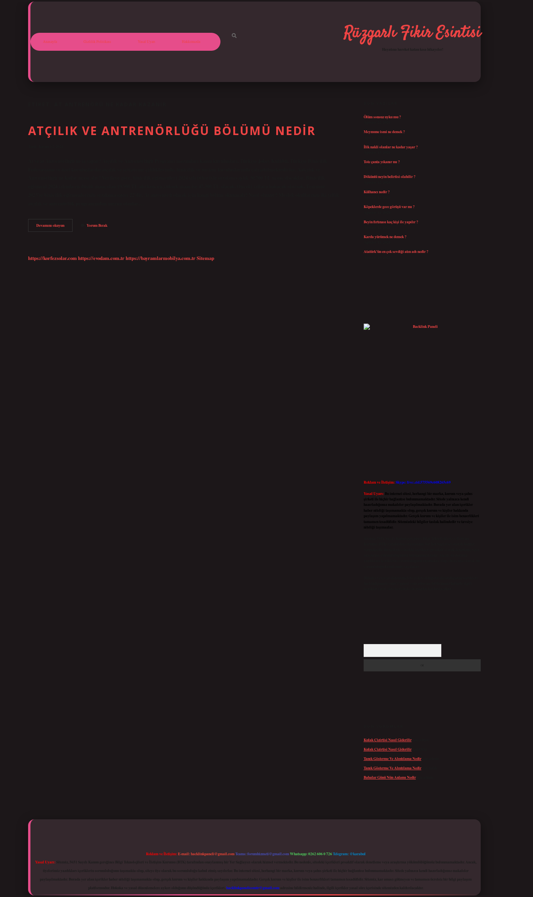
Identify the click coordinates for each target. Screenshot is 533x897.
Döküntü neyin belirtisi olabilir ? (390, 176)
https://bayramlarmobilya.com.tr (160, 258)
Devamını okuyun (54, 226)
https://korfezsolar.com (52, 258)
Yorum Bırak (97, 225)
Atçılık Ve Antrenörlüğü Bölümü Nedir (172, 131)
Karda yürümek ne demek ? (385, 236)
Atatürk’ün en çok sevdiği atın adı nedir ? (396, 251)
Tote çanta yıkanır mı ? (382, 161)
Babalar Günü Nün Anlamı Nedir (390, 777)
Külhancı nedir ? (377, 191)
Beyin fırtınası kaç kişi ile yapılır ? (391, 221)
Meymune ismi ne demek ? (384, 131)
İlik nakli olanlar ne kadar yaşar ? (391, 147)
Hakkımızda (191, 41)
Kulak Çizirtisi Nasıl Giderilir (388, 739)
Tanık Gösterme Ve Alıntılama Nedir (392, 758)
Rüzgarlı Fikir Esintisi (412, 33)
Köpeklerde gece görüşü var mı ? (389, 206)
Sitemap (205, 258)
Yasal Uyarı (146, 41)
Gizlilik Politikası (97, 41)
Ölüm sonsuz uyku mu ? (382, 116)
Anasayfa (50, 41)
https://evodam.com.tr (101, 258)
